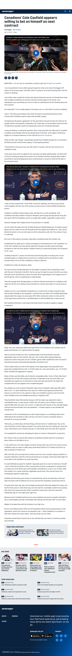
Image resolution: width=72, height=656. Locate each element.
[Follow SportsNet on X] (57, 636)
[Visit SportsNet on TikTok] (61, 640)
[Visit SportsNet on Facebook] (65, 636)
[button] (65, 11)
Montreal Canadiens (45, 135)
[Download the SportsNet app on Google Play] (47, 636)
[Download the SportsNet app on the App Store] (35, 636)
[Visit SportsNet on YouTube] (61, 636)
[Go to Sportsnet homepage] (8, 12)
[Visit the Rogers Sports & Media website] (10, 652)
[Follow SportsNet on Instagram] (57, 640)
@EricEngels (17, 30)
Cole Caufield (56, 83)
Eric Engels (8, 30)
